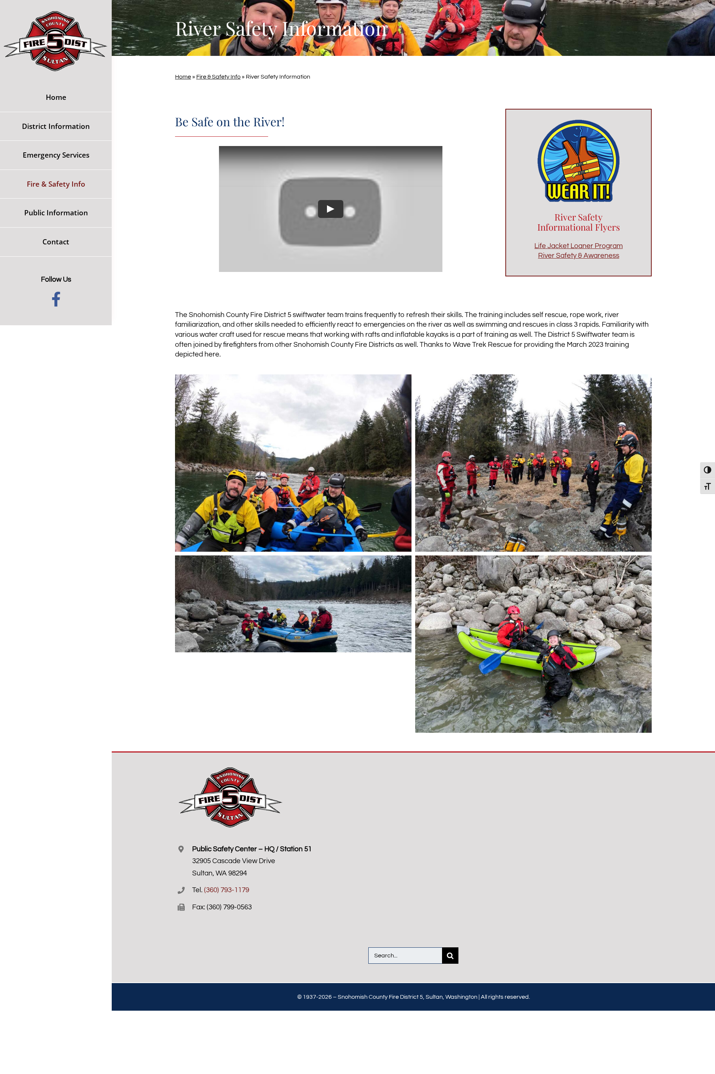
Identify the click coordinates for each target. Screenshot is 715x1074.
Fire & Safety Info (218, 77)
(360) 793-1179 (226, 890)
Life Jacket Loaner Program (578, 246)
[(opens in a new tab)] (552, 784)
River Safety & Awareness (578, 255)
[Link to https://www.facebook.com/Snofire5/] (56, 299)
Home (183, 77)
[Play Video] (330, 209)
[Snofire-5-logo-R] (56, 14)
